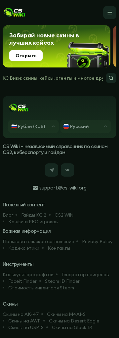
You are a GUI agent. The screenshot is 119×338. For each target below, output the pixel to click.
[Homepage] (14, 12)
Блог (8, 215)
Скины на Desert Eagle (74, 321)
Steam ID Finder (62, 281)
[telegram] (51, 170)
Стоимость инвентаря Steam (41, 288)
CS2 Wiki (64, 215)
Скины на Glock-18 (72, 327)
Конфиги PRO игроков (33, 222)
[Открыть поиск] (111, 78)
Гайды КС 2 (33, 215)
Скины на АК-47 (21, 314)
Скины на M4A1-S (66, 314)
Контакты (59, 248)
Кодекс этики (23, 248)
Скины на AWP (24, 321)
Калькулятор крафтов (28, 274)
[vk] (67, 170)
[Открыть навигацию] (109, 12)
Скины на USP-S (26, 327)
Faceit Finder (22, 281)
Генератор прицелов (85, 274)
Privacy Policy (97, 241)
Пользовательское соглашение (38, 241)
